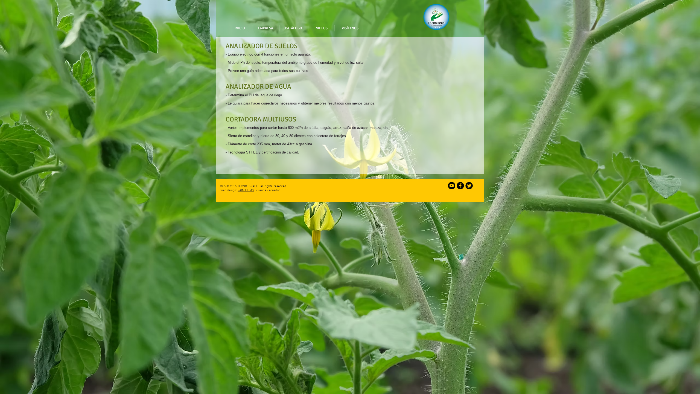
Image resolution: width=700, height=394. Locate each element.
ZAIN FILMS (246, 190)
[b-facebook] (460, 185)
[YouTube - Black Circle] (451, 185)
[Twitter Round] (469, 185)
